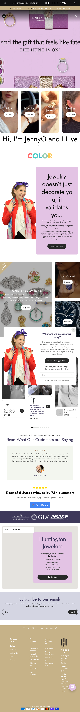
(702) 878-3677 (17, 8)
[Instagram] (33, 628)
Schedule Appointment (64, 8)
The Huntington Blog (49, 663)
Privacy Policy (34, 669)
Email (7, 612)
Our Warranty (34, 660)
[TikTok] (37, 628)
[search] (71, 16)
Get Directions (52, 556)
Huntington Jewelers (43, 706)
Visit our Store (14, 653)
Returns (12, 660)
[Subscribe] (71, 374)
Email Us (13, 649)
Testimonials (49, 657)
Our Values (49, 648)
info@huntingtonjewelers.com (41, 8)
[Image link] (9, 112)
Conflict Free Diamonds (34, 649)
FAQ (11, 656)
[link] (20, 517)
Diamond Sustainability (34, 655)
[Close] (73, 330)
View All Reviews (42, 505)
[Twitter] (24, 628)
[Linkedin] (47, 628)
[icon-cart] (75, 16)
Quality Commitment (49, 653)
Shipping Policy (33, 664)
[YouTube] (42, 628)
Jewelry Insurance (33, 673)
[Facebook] (28, 628)
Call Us (12, 646)
